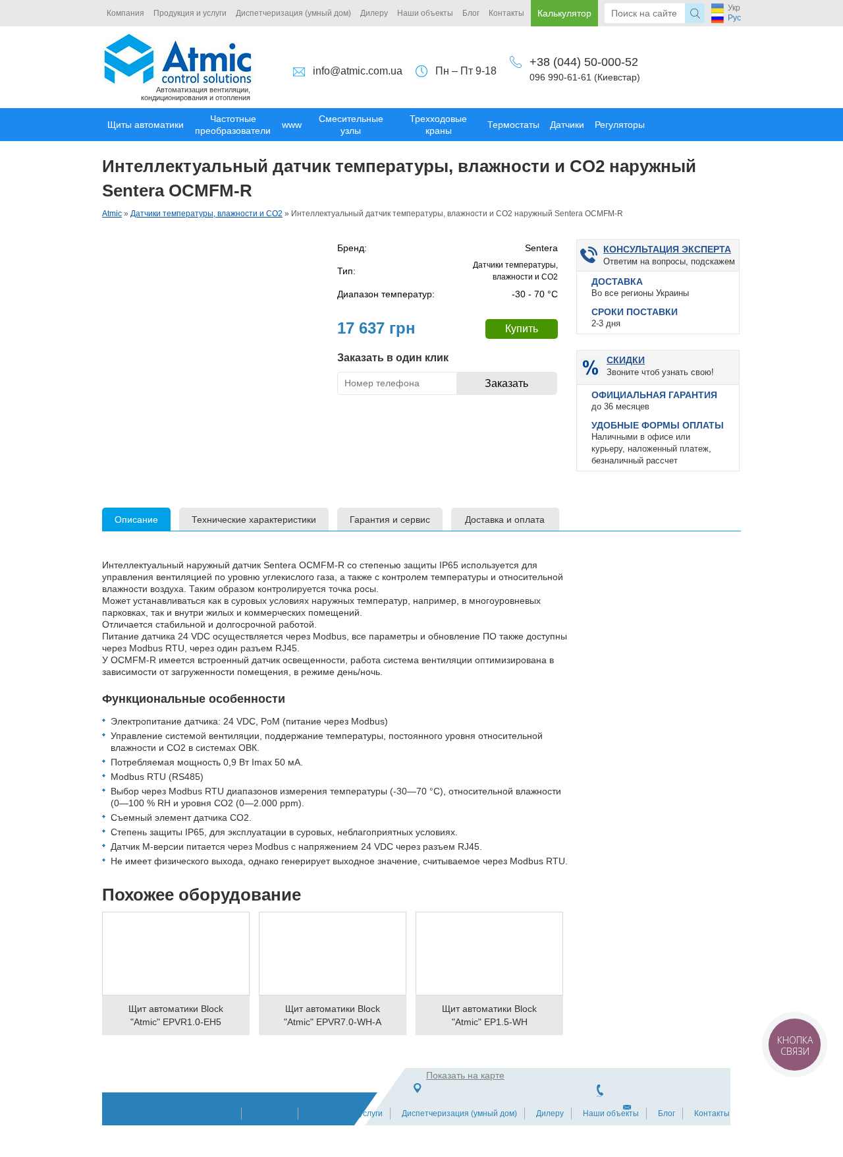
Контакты (506, 13)
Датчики (567, 124)
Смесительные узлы (351, 124)
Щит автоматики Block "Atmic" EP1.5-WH (489, 1015)
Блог (470, 13)
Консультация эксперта (667, 249)
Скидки (626, 360)
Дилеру (374, 13)
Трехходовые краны (438, 124)
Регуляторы (620, 124)
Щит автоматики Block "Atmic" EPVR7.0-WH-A (332, 1015)
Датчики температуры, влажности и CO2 (206, 213)
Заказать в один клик (393, 357)
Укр (734, 8)
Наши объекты (425, 13)
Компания (125, 13)
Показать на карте (465, 1075)
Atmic (112, 213)
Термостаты (513, 124)
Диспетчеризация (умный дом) (293, 13)
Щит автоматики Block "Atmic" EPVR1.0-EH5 (175, 1015)
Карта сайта (211, 1113)
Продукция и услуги (190, 13)
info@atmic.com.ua (357, 70)
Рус (734, 17)
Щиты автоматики (145, 124)
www (292, 124)
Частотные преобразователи (233, 124)
